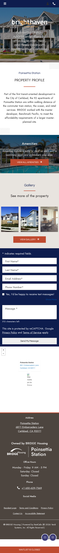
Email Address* (14, 279)
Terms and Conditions (28, 507)
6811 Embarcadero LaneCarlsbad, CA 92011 (29, 366)
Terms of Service (32, 332)
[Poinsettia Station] (29, 379)
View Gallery (28, 239)
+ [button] (3, 350)
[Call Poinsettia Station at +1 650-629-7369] (54, 3)
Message (11, 309)
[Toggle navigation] (5, 3)
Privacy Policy (9, 332)
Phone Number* (14, 287)
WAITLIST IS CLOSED (29, 550)
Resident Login (10, 507)
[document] (29, 379)
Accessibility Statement (35, 513)
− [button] (3, 353)
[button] (48, 3)
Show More (51, 299)
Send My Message (29, 341)
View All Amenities (28, 162)
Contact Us (17, 513)
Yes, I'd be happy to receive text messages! (30, 294)
